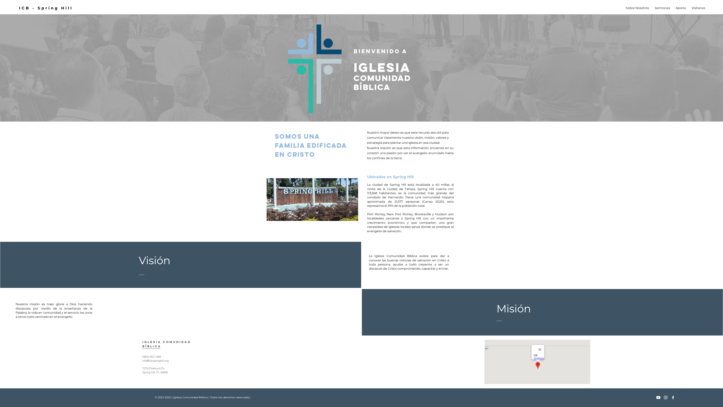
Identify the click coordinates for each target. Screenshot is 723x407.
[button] (637, 8)
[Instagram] (665, 397)
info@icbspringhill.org (155, 360)
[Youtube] (658, 397)
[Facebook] (673, 397)
